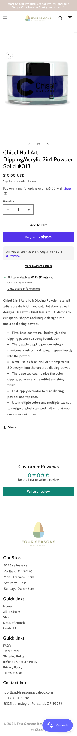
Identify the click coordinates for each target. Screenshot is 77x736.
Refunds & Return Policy (20, 662)
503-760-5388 (16, 698)
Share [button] (12, 427)
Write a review (38, 491)
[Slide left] (29, 144)
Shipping (8, 181)
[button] (5, 18)
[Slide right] (48, 144)
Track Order (11, 651)
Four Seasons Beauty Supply (38, 724)
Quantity (8, 201)
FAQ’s (7, 645)
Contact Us (11, 628)
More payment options (38, 265)
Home (7, 606)
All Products (11, 612)
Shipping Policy (14, 656)
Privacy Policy (12, 667)
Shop (6, 617)
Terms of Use (12, 673)
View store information (23, 289)
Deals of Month (14, 623)
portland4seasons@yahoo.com (28, 692)
